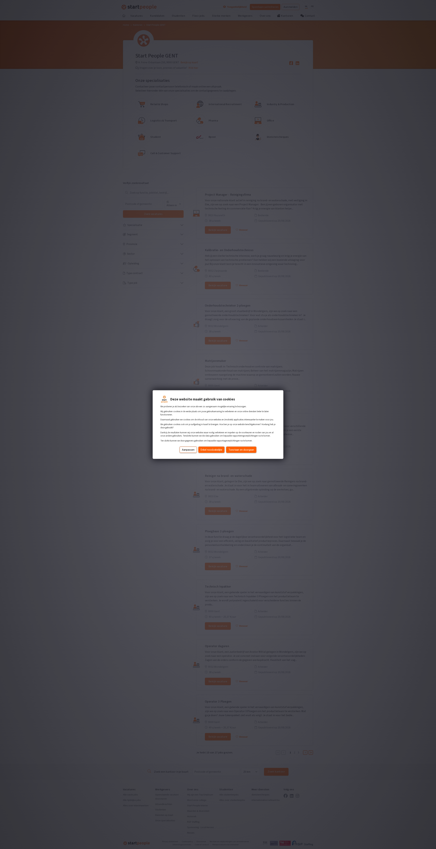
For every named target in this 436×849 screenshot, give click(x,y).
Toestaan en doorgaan (241, 449)
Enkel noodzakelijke (211, 449)
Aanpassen (188, 449)
